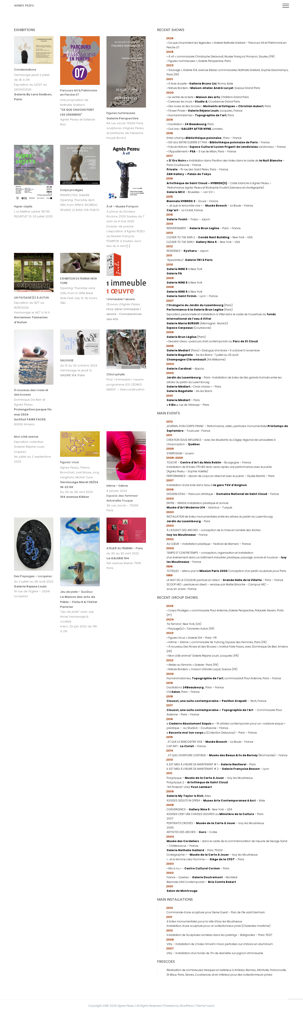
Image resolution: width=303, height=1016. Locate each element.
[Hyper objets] (33, 173)
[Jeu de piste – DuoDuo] (80, 552)
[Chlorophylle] (126, 349)
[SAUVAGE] (80, 342)
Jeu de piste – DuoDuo (76, 592)
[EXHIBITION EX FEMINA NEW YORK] (80, 263)
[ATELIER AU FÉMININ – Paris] (126, 530)
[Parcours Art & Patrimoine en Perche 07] (80, 60)
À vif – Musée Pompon (122, 206)
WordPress (187, 1006)
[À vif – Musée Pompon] (126, 173)
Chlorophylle (115, 374)
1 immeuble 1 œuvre (120, 299)
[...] (128, 246)
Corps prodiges (71, 190)
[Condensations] (33, 50)
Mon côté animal (26, 437)
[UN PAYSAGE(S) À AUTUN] (33, 272)
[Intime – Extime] (126, 455)
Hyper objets (23, 206)
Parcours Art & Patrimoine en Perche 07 (78, 92)
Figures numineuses (120, 113)
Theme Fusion (205, 1006)
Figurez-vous (69, 462)
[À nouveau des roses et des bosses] (33, 357)
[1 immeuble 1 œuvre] (126, 273)
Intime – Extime (117, 486)
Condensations (25, 69)
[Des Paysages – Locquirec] (33, 544)
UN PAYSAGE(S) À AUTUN (31, 297)
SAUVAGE (67, 360)
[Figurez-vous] (80, 444)
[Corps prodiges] (80, 164)
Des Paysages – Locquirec (33, 576)
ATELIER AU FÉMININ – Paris (124, 548)
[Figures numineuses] (126, 72)
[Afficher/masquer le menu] (285, 6)
